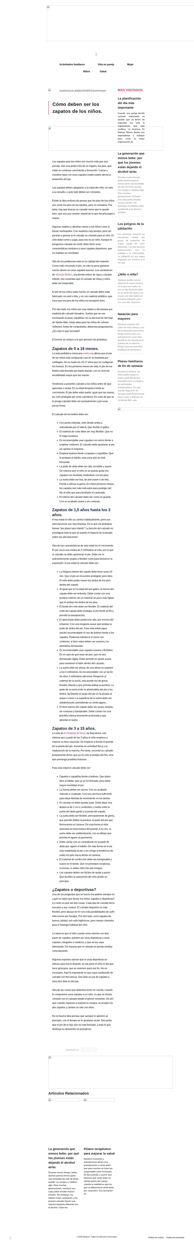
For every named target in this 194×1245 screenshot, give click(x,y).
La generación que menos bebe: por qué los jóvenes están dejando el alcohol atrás (63, 1158)
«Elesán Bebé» (63, 274)
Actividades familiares (72, 64)
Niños (86, 71)
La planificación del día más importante (129, 103)
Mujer (130, 64)
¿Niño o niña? (128, 274)
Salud (103, 71)
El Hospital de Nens (74, 733)
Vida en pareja (106, 64)
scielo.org (88, 353)
